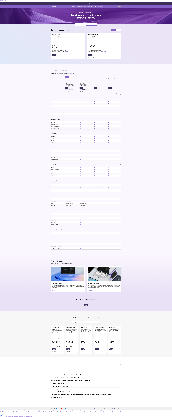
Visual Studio (114, 408)
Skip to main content (3, 0)
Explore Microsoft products (40, 410)
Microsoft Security (6, 411)
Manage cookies (18, 416)
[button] (86, 372)
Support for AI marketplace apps (58, 411)
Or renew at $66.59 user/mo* (83, 89)
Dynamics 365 (11, 411)
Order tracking (71, 410)
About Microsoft (92, 411)
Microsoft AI (1, 411)
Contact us (9, 416)
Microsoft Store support (63, 410)
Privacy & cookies (13, 416)
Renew (58, 55)
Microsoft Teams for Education (109, 410)
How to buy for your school (125, 410)
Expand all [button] (113, 93)
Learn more (91, 3)
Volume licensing (66, 51)
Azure (42, 411)
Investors (107, 411)
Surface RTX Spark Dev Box (18, 410)
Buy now (53, 55)
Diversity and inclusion (111, 411)
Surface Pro (1, 410)
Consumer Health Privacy (3, 416)
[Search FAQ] (120, 365)
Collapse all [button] (118, 93)
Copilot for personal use (32, 410)
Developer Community (104, 408)
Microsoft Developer (46, 411)
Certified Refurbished (77, 410)
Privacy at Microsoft (103, 411)
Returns (68, 410)
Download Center (56, 410)
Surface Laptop (5, 410)
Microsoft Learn (51, 411)
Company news (97, 411)
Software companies (81, 411)
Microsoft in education (95, 410)
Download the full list (53, 182)
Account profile (52, 410)
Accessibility (117, 411)
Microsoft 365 (15, 411)
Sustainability (121, 411)
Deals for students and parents (144, 410)
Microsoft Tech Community (67, 411)
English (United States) (3, 414)
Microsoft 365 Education (117, 410)
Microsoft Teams (27, 411)
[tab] (80, 24)
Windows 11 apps (47, 410)
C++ (120, 408)
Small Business (39, 411)
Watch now (119, 6)
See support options (65, 400)
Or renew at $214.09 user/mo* (69, 89)
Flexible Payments (89, 410)
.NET (118, 408)
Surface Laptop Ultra (11, 410)
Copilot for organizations (25, 410)
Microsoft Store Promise (83, 410)
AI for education (151, 410)
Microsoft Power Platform (21, 411)
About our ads (30, 416)
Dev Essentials (96, 408)
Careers (89, 411)
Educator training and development (135, 410)
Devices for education (102, 410)
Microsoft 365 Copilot (33, 411)
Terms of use (23, 416)
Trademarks (26, 416)
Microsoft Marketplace (74, 411)
